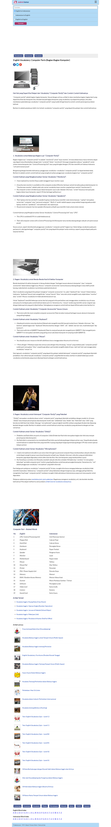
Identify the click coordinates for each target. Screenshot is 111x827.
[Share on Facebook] (14, 66)
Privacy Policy (33, 825)
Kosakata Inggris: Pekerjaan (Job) (27, 614)
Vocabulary (18, 56)
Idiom (72, 806)
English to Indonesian (23, 11)
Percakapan (54, 806)
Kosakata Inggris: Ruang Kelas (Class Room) (31, 602)
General (87, 806)
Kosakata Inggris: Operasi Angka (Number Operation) (34, 606)
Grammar (27, 806)
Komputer (28, 56)
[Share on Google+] (20, 66)
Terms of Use (41, 825)
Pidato (44, 806)
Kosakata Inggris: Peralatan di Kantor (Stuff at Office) (34, 618)
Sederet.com (17, 825)
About (27, 825)
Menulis (64, 806)
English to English (21, 19)
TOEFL (79, 806)
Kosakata (38, 56)
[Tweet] (17, 66)
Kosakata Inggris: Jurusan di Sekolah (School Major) (33, 610)
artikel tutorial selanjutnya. (58, 482)
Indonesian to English (23, 15)
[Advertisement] (55, 39)
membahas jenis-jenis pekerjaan (42, 479)
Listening (17, 806)
